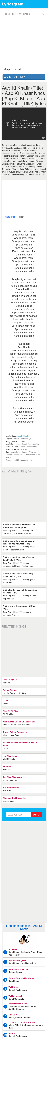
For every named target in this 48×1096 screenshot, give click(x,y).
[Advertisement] (24, 40)
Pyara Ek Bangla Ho (18, 960)
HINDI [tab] (22, 217)
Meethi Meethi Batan (18, 1003)
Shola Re (13, 949)
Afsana (12, 1033)
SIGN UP (36, 814)
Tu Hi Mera (13, 987)
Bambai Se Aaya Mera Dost (21, 978)
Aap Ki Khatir (22, 436)
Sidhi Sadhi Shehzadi (18, 969)
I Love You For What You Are (22, 1022)
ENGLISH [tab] (10, 217)
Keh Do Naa (14, 1014)
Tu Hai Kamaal (15, 996)
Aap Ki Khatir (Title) (15, 77)
